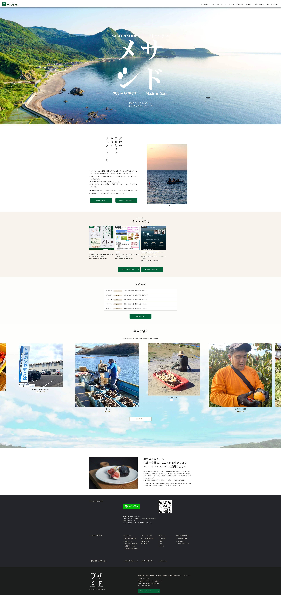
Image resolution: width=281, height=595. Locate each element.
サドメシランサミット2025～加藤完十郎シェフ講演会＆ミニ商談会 (101, 255)
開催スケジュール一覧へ (128, 270)
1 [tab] (165, 205)
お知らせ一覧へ (140, 316)
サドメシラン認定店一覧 (131, 544)
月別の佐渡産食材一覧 (130, 539)
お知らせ (144, 544)
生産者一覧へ (139, 419)
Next (266, 378)
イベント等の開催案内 (148, 539)
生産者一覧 (163, 539)
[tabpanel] (167, 174)
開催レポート (145, 541)
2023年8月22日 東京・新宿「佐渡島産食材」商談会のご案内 (127, 255)
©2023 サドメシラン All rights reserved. (97, 589)
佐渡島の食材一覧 (100, 200)
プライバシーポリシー (183, 544)
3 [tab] (169, 205)
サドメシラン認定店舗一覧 (126, 200)
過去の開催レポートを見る (151, 270)
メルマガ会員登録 (182, 539)
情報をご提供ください (148, 561)
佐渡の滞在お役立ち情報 (131, 548)
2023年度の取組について (131, 561)
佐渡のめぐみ (128, 541)
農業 (161, 541)
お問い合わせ (181, 541)
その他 (162, 546)
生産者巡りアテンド (130, 546)
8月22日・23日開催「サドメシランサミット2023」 (153, 257)
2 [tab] (167, 205)
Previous (15, 378)
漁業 (161, 544)
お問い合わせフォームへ (145, 591)
